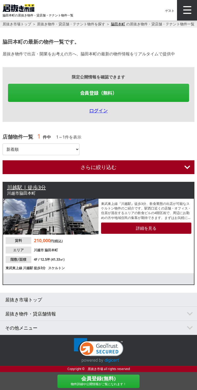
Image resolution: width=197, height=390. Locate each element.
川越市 (39, 250)
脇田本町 (118, 24)
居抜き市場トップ (17, 24)
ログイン (98, 110)
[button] (98, 350)
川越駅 (28, 268)
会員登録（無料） (98, 92)
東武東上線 (14, 268)
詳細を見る (146, 228)
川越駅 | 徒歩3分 (26, 187)
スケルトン (56, 268)
